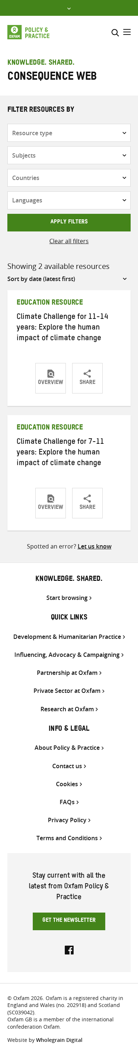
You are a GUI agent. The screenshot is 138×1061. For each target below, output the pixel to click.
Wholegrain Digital (59, 1039)
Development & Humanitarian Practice (67, 636)
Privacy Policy (67, 820)
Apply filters (69, 222)
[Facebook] (69, 949)
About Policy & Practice (67, 747)
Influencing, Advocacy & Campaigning (67, 654)
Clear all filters (69, 241)
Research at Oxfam (67, 709)
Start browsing (67, 597)
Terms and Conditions (67, 838)
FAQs (67, 802)
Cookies (67, 784)
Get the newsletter (69, 921)
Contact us (67, 766)
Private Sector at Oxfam (66, 690)
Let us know (95, 546)
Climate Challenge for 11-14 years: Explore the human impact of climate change (62, 328)
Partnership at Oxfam (67, 672)
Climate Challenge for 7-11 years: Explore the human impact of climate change (60, 453)
